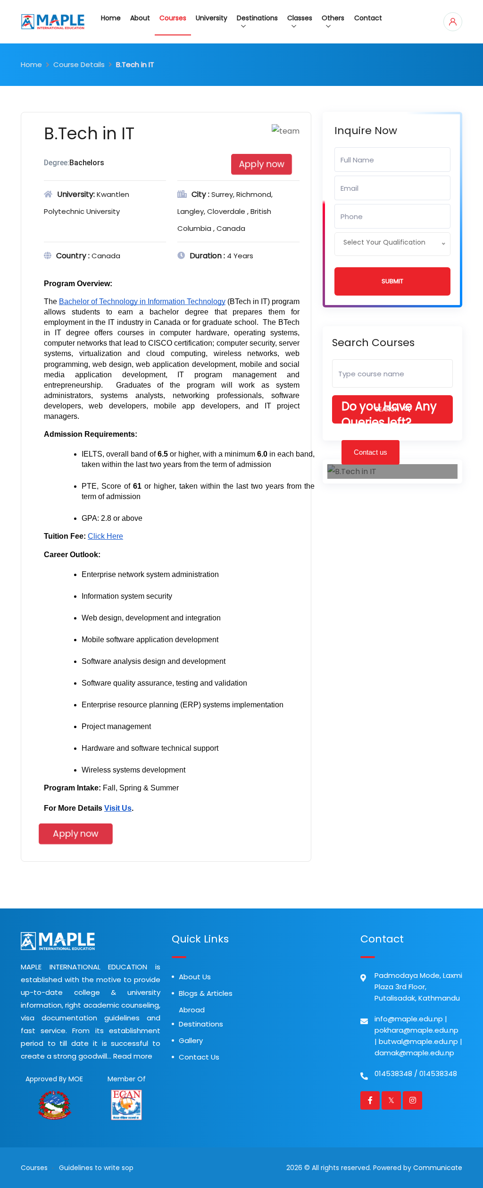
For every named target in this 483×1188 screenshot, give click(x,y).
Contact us (370, 452)
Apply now (262, 164)
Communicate (437, 1167)
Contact (368, 18)
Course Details (79, 64)
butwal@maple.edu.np (418, 1041)
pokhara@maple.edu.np (416, 1030)
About (140, 18)
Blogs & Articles (206, 993)
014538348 (393, 1073)
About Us (195, 977)
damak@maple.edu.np (414, 1053)
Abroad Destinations (201, 1017)
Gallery (191, 1040)
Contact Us (199, 1057)
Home (111, 18)
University (211, 18)
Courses (172, 18)
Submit (392, 281)
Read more (132, 1056)
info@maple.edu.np (409, 1019)
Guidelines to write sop (96, 1167)
